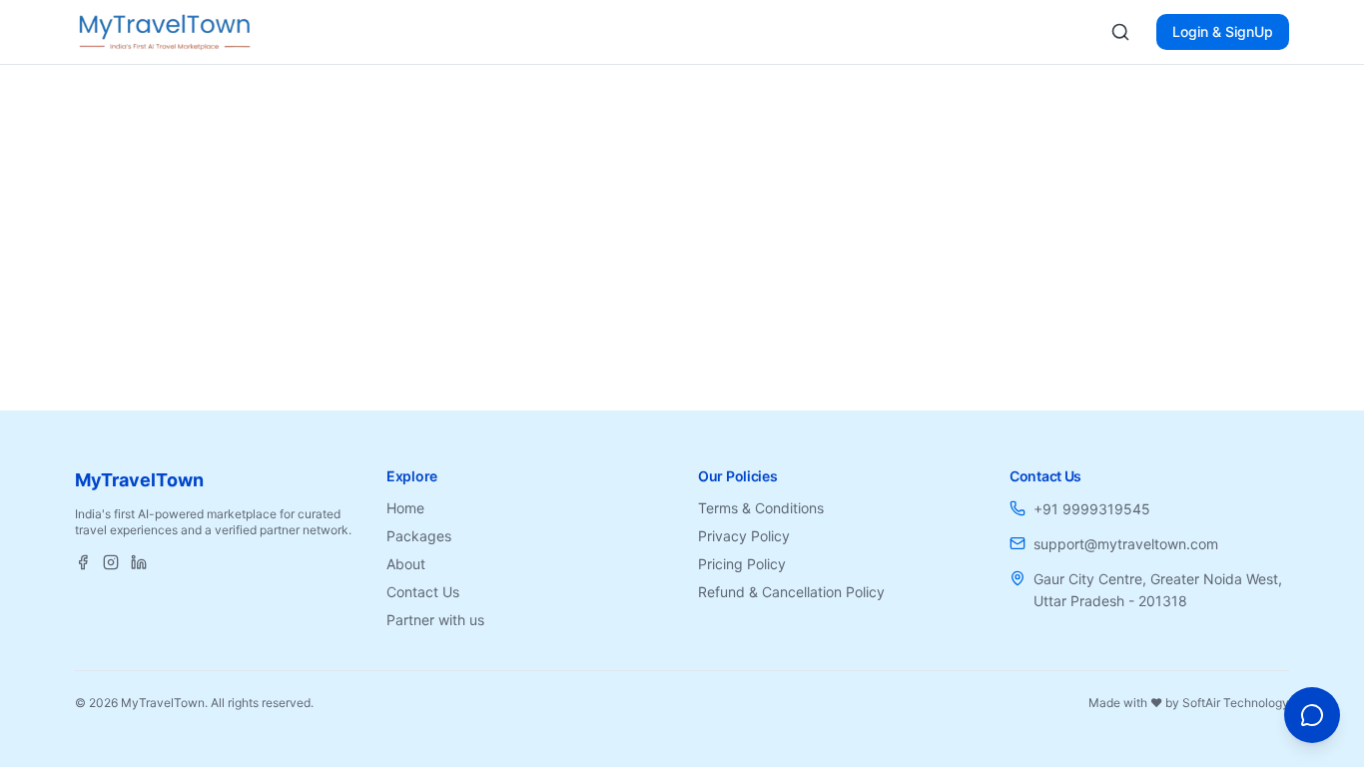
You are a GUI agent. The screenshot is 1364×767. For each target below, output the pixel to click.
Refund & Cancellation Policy (791, 591)
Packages (418, 535)
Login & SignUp (1222, 31)
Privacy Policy (744, 535)
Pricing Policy (742, 563)
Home (405, 507)
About (405, 563)
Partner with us (435, 619)
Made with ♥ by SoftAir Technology (1188, 702)
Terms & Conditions (761, 507)
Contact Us (422, 591)
